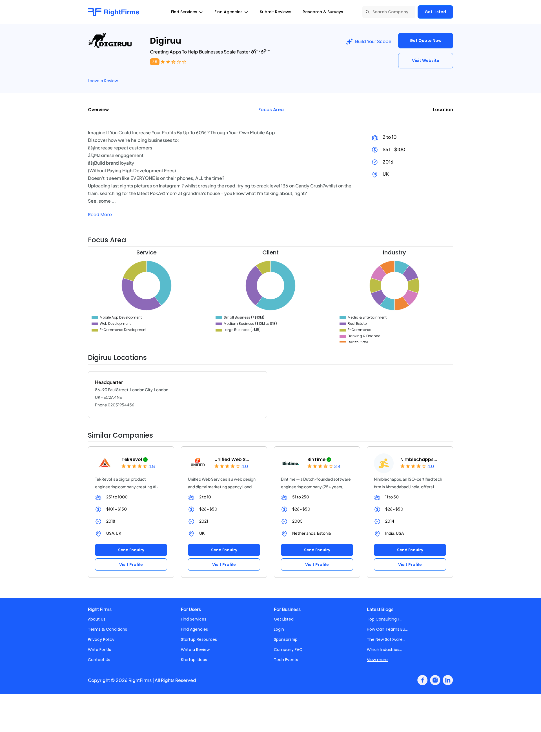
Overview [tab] (98, 110)
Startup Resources (199, 639)
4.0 (244, 466)
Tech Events (286, 659)
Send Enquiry (131, 550)
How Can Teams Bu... (387, 629)
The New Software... (386, 639)
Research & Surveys (323, 12)
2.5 (154, 61)
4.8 (151, 466)
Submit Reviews (275, 12)
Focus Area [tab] (271, 110)
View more (377, 659)
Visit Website (425, 60)
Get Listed (435, 12)
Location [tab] (443, 110)
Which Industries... (384, 649)
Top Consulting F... (384, 619)
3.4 (337, 466)
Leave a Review (103, 81)
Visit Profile (131, 564)
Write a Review (195, 649)
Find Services (193, 619)
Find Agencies (194, 629)
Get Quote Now (426, 40)
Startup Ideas (194, 659)
